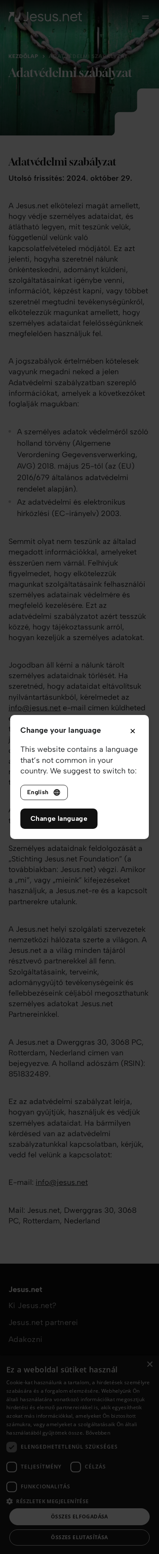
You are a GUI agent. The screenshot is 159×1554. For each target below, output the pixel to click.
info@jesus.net (34, 707)
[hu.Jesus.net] (45, 17)
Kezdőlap (23, 56)
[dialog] (79, 1454)
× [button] (149, 1364)
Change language (59, 818)
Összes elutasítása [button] (79, 1537)
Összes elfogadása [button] (79, 1516)
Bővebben (98, 1432)
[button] (79, 1501)
